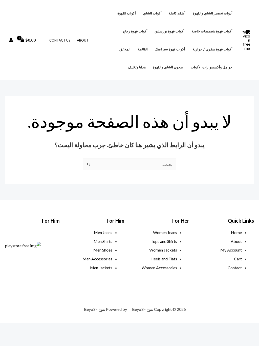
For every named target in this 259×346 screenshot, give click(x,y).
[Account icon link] (11, 40)
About (83, 40)
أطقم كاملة (177, 13)
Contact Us (59, 40)
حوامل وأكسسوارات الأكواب (211, 67)
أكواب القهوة (126, 13)
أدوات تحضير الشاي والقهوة (212, 13)
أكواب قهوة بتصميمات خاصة (212, 31)
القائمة (143, 49)
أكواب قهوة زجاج (135, 31)
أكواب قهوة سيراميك (170, 49)
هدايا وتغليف (137, 67)
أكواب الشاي (152, 13)
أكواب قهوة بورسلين (169, 31)
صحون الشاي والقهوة (168, 67)
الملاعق (125, 49)
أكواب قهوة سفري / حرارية (212, 49)
